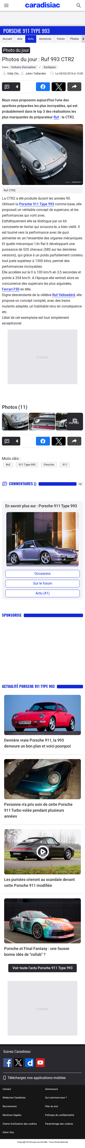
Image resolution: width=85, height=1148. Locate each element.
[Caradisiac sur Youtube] (40, 1063)
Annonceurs (51, 1089)
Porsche (49, 464)
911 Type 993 (27, 464)
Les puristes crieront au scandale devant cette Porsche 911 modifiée (39, 882)
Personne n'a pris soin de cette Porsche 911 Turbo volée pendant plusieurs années (38, 810)
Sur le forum (42, 583)
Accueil (7, 38)
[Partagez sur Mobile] (75, 85)
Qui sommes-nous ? (56, 1097)
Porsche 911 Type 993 (26, 31)
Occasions (42, 573)
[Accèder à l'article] (42, 715)
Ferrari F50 (10, 289)
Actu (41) (43, 593)
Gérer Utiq (8, 1132)
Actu (31, 38)
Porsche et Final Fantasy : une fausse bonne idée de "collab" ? (36, 951)
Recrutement (10, 1106)
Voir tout (74, 423)
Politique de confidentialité (59, 1115)
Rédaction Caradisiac (14, 1097)
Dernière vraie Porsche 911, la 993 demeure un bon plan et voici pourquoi (37, 743)
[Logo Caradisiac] (42, 8)
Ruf (56, 117)
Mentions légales (12, 1115)
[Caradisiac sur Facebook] (8, 1063)
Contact (7, 1089)
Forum (61, 38)
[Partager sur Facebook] (44, 85)
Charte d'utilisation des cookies (20, 1123)
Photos (74, 38)
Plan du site (51, 1106)
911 (65, 464)
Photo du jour (16, 50)
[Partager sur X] (59, 85)
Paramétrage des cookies (59, 1123)
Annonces (45, 38)
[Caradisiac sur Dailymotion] (30, 1063)
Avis (19, 38)
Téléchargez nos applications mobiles (37, 1078)
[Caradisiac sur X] (19, 1063)
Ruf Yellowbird (63, 295)
